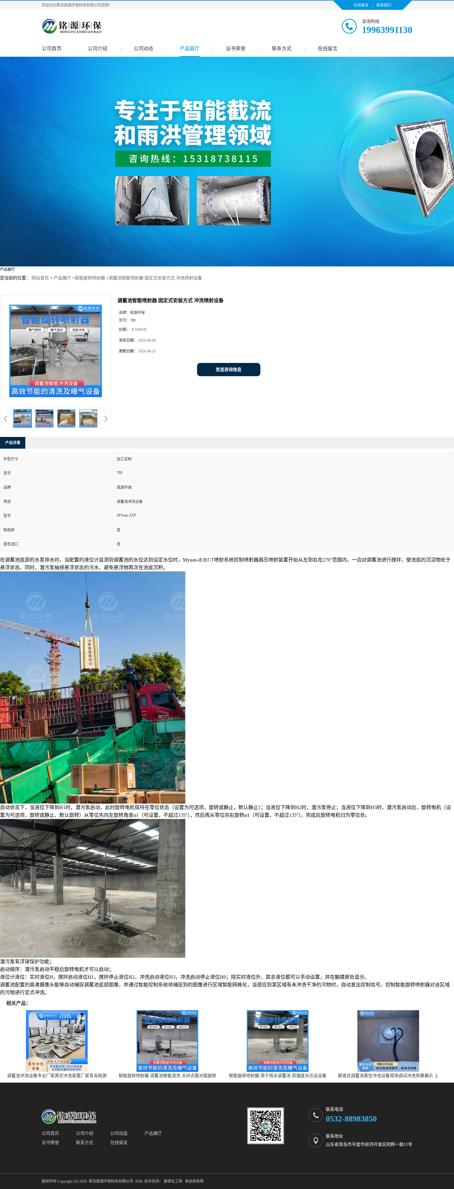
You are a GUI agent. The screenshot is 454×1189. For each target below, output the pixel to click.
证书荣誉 (236, 48)
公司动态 (143, 48)
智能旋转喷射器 (90, 278)
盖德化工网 (173, 1181)
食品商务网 (194, 1181)
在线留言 (361, 5)
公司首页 (51, 48)
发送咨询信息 (229, 369)
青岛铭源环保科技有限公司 (111, 1181)
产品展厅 (190, 48)
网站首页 (40, 278)
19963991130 (387, 30)
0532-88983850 (351, 1118)
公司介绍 (97, 48)
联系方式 (282, 48)
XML (139, 1181)
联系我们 (383, 5)
